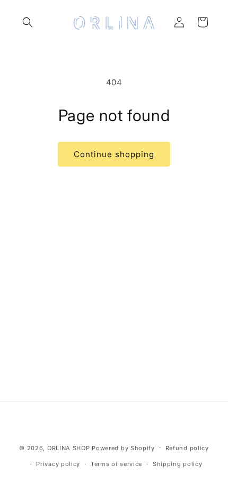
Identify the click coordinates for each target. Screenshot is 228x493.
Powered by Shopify (123, 447)
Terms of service (116, 464)
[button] (27, 22)
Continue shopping (114, 154)
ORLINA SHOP (68, 447)
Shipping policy (178, 464)
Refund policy (187, 448)
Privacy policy (58, 464)
